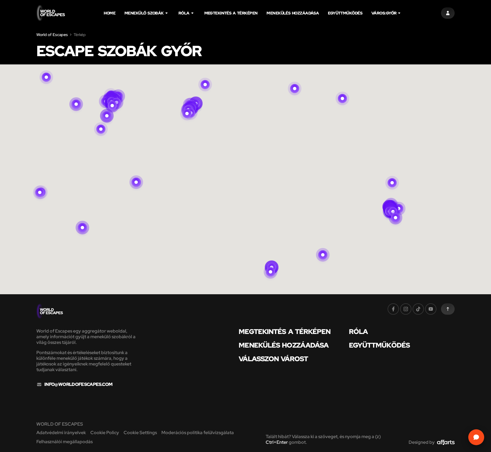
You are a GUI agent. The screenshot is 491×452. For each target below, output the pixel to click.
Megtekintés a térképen (231, 13)
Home (109, 13)
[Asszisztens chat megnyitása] (476, 437)
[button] (112, 99)
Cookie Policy (104, 433)
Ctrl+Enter (277, 442)
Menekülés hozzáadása (293, 13)
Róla (184, 13)
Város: (383, 13)
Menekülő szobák (144, 13)
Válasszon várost (273, 359)
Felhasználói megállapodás (64, 442)
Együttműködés (345, 13)
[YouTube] (430, 309)
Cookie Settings (140, 433)
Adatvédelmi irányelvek (61, 433)
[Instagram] (405, 309)
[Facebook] (393, 309)
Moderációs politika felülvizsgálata (197, 433)
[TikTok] (418, 309)
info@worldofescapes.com (78, 384)
